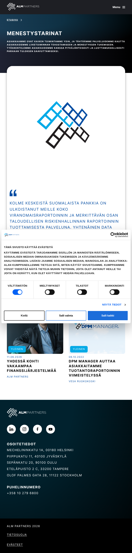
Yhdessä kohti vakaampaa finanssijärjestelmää (31, 366)
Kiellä (24, 315)
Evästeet (15, 544)
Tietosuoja (17, 534)
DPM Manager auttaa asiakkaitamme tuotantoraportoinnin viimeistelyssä (94, 368)
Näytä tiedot (112, 304)
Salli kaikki (107, 315)
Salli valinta (66, 315)
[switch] (50, 292)
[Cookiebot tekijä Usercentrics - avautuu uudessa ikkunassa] (113, 234)
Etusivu (12, 20)
